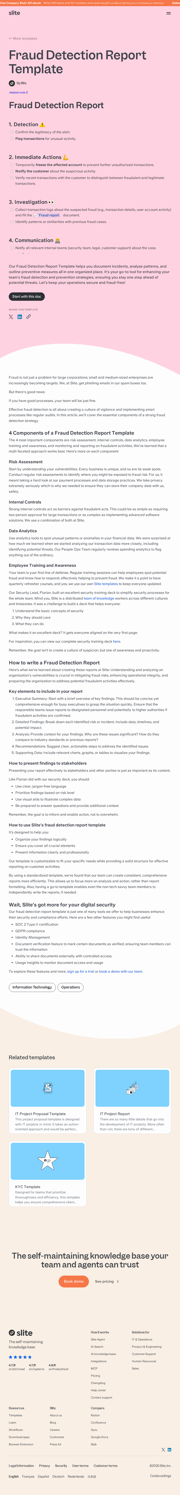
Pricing (95, 1375)
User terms (80, 1466)
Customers (57, 1437)
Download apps (19, 1437)
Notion (95, 1415)
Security (61, 1466)
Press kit (55, 1444)
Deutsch (58, 1477)
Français (28, 1477)
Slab (94, 1444)
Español (43, 1477)
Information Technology (32, 987)
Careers (55, 1429)
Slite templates (106, 584)
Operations (70, 987)
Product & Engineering (147, 1346)
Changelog (98, 1383)
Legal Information (21, 1466)
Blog (53, 1422)
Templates (15, 1415)
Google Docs (99, 1437)
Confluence (98, 1422)
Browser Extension (21, 1444)
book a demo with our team (120, 971)
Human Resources (144, 1361)
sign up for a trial (80, 971)
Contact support (101, 1397)
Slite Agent (98, 1339)
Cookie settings (160, 1476)
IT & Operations (142, 1339)
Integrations (99, 1361)
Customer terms (105, 1466)
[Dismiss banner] (177, 3)
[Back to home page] (14, 13)
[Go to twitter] (163, 1449)
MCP (94, 1368)
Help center (98, 1390)
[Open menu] (168, 13)
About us (56, 1415)
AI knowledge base (103, 1354)
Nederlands (76, 1477)
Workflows (16, 1429)
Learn (12, 1422)
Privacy (44, 1466)
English (14, 1477)
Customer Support (144, 1354)
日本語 (92, 1477)
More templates (24, 38)
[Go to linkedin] (169, 1449)
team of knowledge (99, 598)
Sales (135, 1368)
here (116, 641)
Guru (94, 1429)
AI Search (97, 1346)
